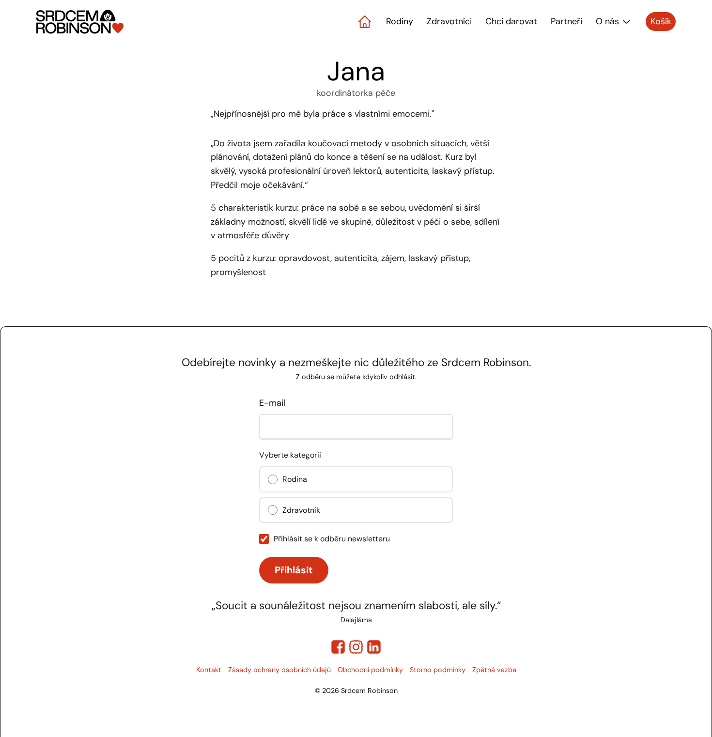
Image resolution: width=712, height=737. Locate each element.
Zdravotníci (449, 21)
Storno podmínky (437, 669)
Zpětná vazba (494, 669)
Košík (660, 21)
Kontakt (208, 669)
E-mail (272, 403)
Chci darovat (511, 21)
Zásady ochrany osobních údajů (279, 669)
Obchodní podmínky (370, 669)
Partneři (566, 21)
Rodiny (399, 21)
